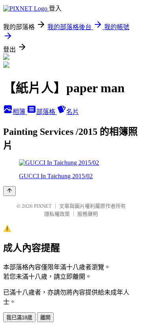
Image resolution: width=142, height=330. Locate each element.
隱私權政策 (57, 214)
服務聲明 (87, 214)
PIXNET (43, 206)
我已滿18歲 (19, 318)
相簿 (20, 111)
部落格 (46, 111)
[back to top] (9, 191)
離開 (45, 318)
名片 (72, 111)
